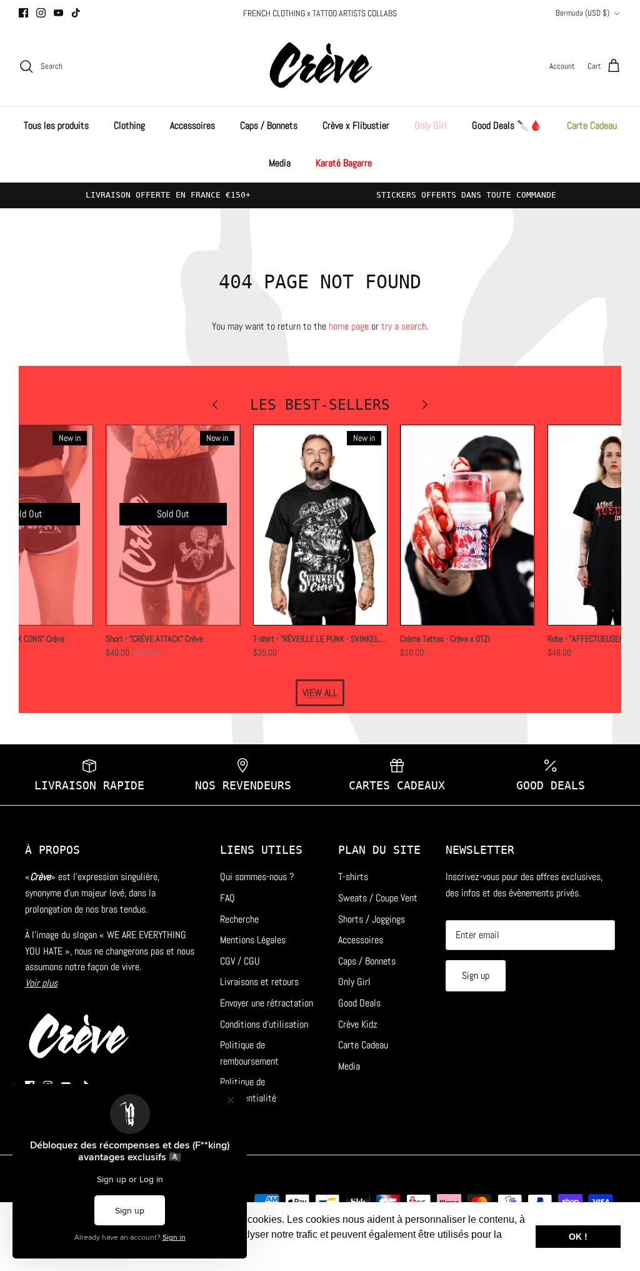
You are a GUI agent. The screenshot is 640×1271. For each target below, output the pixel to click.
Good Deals (359, 1003)
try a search (403, 326)
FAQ (227, 897)
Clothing (129, 125)
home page (349, 326)
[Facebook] (23, 13)
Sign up (475, 975)
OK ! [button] (578, 1237)
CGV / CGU (240, 961)
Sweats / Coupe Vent (378, 897)
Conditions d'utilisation (264, 1024)
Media (280, 163)
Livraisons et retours (259, 981)
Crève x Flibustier (355, 125)
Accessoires (192, 125)
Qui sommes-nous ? (257, 876)
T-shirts (353, 876)
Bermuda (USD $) (582, 13)
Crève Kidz (358, 1024)
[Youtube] (58, 13)
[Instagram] (41, 13)
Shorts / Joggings (371, 919)
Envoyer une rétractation (266, 1003)
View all (320, 692)
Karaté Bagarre (344, 163)
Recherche (239, 919)
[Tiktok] (76, 13)
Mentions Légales (253, 939)
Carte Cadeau (592, 125)
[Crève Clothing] (320, 66)
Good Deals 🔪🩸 (507, 125)
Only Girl (430, 125)
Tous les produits (56, 125)
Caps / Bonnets (269, 125)
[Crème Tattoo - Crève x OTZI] (467, 525)
